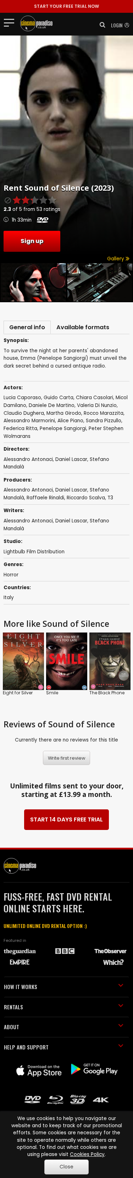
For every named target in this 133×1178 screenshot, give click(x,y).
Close (66, 1166)
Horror (11, 574)
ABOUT (11, 1027)
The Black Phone (106, 693)
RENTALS (13, 1007)
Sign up (32, 241)
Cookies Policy (87, 1154)
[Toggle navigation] (11, 22)
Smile (52, 693)
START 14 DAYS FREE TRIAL (66, 819)
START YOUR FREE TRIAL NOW (66, 6)
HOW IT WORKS (20, 986)
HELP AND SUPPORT (26, 1047)
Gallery (116, 258)
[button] (100, 24)
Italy (9, 597)
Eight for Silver (18, 693)
